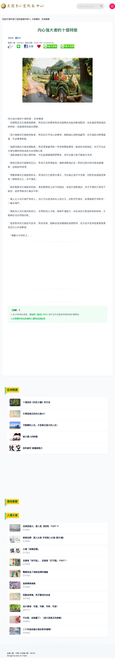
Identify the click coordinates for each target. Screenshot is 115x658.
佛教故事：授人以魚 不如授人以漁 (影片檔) (43, 537)
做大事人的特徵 (30, 436)
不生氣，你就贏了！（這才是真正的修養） (43, 617)
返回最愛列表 (22, 19)
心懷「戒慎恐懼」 (31, 549)
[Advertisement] (57, 265)
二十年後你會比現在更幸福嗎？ (37, 629)
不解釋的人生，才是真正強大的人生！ (41, 425)
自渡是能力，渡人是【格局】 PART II (40, 526)
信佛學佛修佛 (29, 583)
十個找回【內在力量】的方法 (36, 402)
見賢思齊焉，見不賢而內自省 (36, 594)
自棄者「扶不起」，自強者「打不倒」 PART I (44, 560)
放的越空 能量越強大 (32, 448)
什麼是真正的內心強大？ (34, 413)
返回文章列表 (9, 19)
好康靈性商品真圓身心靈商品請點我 (29, 318)
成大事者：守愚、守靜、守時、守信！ (41, 606)
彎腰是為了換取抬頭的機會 (35, 572)
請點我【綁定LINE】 (39, 314)
